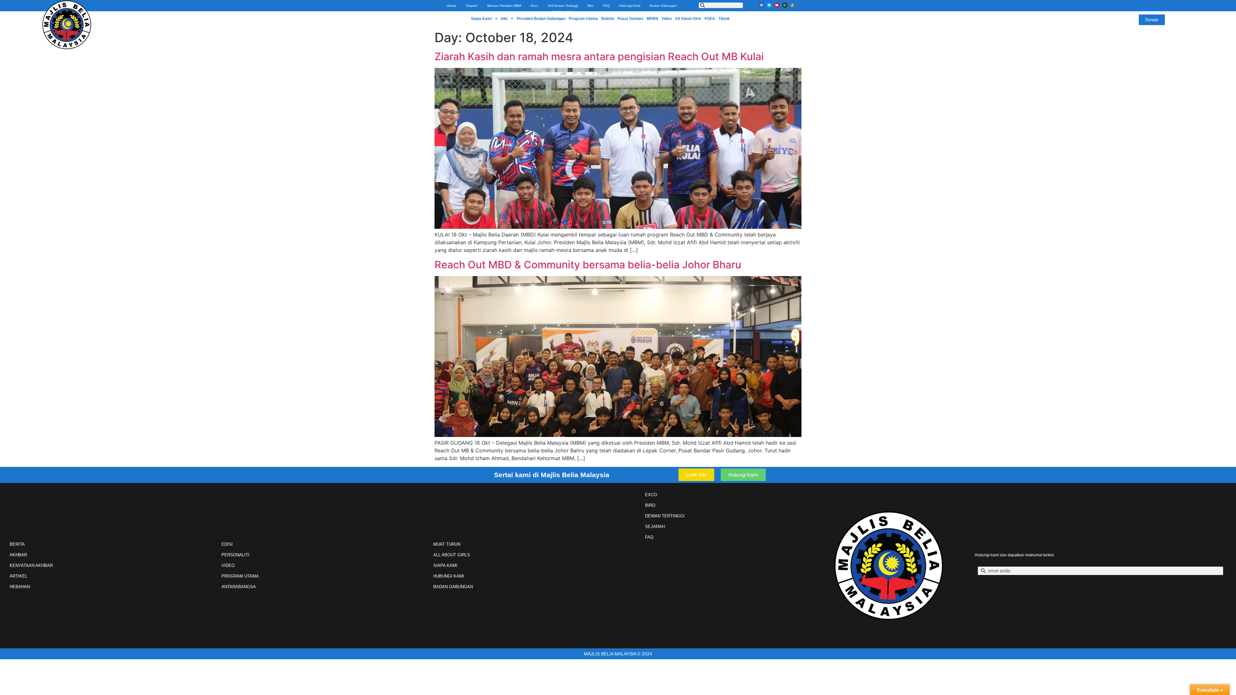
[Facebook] (761, 5)
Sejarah (472, 5)
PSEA (710, 18)
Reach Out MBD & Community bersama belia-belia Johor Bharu (588, 264)
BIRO (650, 505)
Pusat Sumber (630, 18)
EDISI (227, 544)
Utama (451, 5)
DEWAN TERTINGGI (665, 516)
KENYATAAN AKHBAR (31, 565)
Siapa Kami (481, 18)
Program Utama (583, 18)
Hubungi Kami (629, 5)
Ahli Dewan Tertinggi (563, 5)
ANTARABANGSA (238, 586)
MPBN (652, 18)
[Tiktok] (792, 5)
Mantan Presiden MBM (504, 5)
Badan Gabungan (663, 5)
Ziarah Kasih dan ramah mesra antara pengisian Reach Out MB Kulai (599, 56)
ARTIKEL (18, 576)
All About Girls (688, 18)
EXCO (651, 494)
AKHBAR (18, 554)
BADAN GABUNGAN (453, 586)
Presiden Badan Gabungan (541, 18)
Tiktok (724, 18)
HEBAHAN (20, 586)
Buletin (607, 18)
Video (666, 18)
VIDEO (228, 565)
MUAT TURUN (446, 544)
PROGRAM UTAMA (240, 576)
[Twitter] (769, 5)
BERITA (17, 544)
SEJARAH (655, 526)
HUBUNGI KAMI (448, 576)
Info (504, 18)
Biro (591, 5)
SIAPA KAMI (445, 565)
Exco (534, 5)
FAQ (606, 5)
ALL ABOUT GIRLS (451, 554)
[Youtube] (777, 5)
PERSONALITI (235, 554)
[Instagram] (784, 5)
